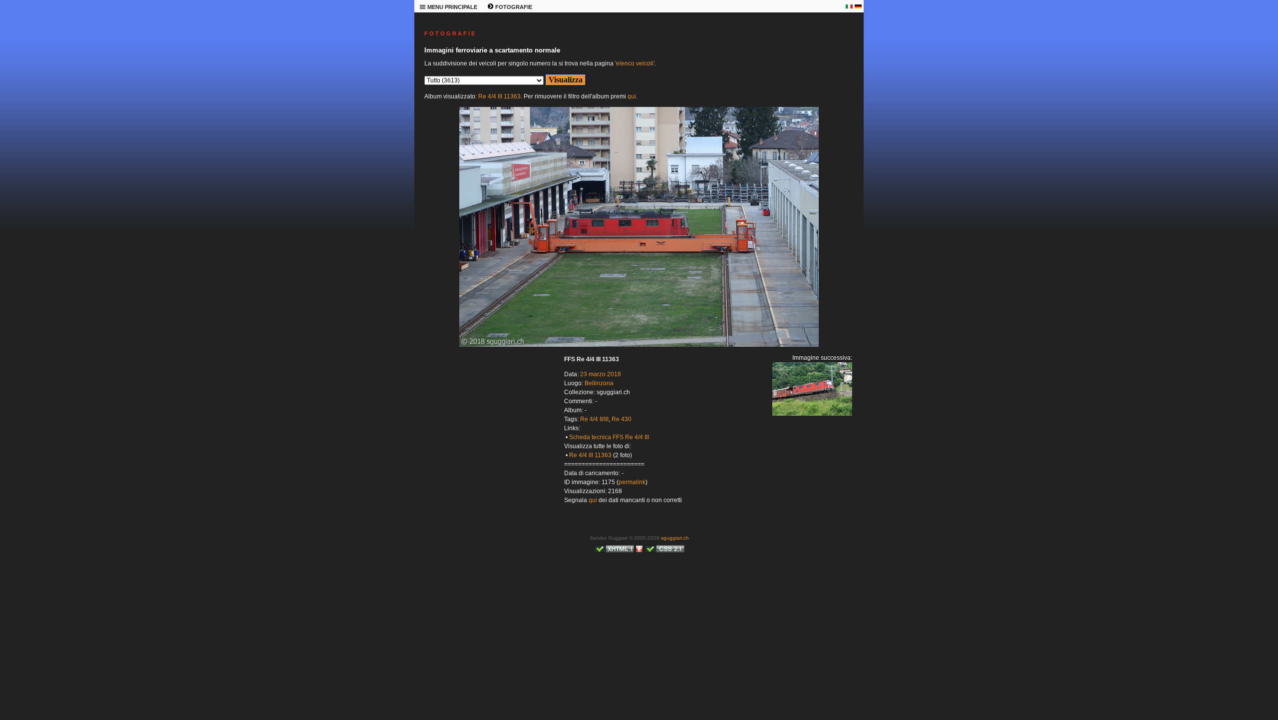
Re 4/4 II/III (594, 419)
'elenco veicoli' (634, 63)
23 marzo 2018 (600, 374)
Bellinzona (599, 383)
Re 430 (622, 419)
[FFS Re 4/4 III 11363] (639, 344)
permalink (632, 482)
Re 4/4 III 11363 (499, 96)
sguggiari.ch (675, 538)
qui (632, 96)
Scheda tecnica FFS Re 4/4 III (609, 437)
